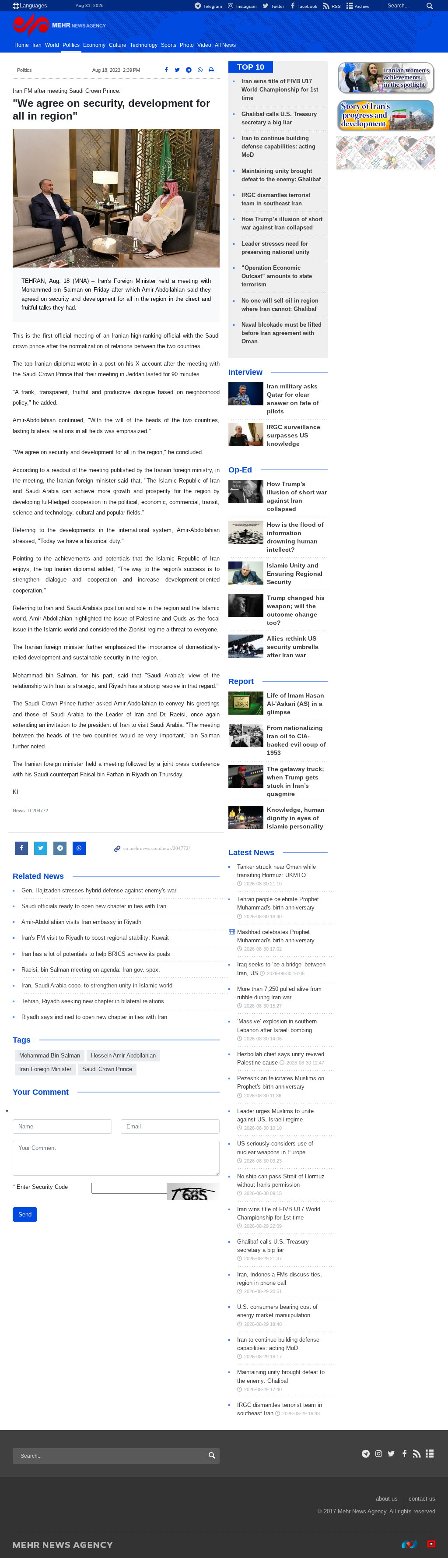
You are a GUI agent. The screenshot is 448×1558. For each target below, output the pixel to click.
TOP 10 (250, 67)
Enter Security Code (40, 1187)
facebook (307, 6)
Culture (117, 45)
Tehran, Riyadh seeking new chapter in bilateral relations (92, 1001)
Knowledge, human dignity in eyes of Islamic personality (296, 818)
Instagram (245, 6)
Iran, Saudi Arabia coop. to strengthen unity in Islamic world (96, 985)
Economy (94, 45)
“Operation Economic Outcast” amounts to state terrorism (277, 276)
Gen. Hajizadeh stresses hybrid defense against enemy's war (98, 890)
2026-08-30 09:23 (263, 1160)
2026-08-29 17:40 (263, 1389)
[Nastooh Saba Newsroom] (405, 1544)
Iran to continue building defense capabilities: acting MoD (278, 146)
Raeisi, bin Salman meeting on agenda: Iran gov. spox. (90, 969)
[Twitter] (391, 1453)
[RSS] (417, 1453)
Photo (187, 45)
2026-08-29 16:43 (301, 1413)
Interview (245, 372)
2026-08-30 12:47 (305, 1062)
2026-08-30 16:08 (285, 973)
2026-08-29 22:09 (263, 1226)
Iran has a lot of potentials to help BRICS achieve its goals (95, 954)
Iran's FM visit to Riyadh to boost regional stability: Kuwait (95, 937)
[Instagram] (378, 1453)
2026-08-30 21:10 (263, 883)
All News (225, 45)
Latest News (251, 852)
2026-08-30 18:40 (263, 916)
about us (387, 1498)
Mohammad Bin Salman (49, 1055)
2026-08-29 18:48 (263, 1324)
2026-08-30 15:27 (263, 1005)
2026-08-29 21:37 (263, 1258)
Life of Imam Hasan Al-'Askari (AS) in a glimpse (295, 704)
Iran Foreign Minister (45, 1069)
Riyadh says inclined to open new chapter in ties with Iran (94, 1017)
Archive (362, 6)
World (52, 45)
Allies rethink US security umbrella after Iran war (292, 647)
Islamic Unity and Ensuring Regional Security (294, 573)
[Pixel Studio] (427, 1544)
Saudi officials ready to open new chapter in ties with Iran (93, 906)
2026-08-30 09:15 (263, 1193)
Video (204, 45)
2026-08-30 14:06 (263, 1038)
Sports (168, 45)
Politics (71, 45)
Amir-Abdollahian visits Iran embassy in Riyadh (81, 922)
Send (25, 1214)
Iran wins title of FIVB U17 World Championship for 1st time (280, 89)
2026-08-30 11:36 (262, 1095)
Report (241, 681)
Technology (144, 45)
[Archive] (429, 1453)
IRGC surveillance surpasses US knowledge (293, 435)
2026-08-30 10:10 (263, 1128)
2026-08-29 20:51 (263, 1291)
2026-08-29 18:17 (263, 1356)
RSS (335, 6)
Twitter (277, 6)
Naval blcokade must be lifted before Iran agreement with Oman (282, 333)
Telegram (212, 6)
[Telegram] (365, 1453)
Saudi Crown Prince (107, 1069)
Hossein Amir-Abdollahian (123, 1055)
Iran (37, 45)
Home (21, 45)
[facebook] (404, 1453)
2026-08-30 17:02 (263, 949)
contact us (422, 1498)
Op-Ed (240, 469)
